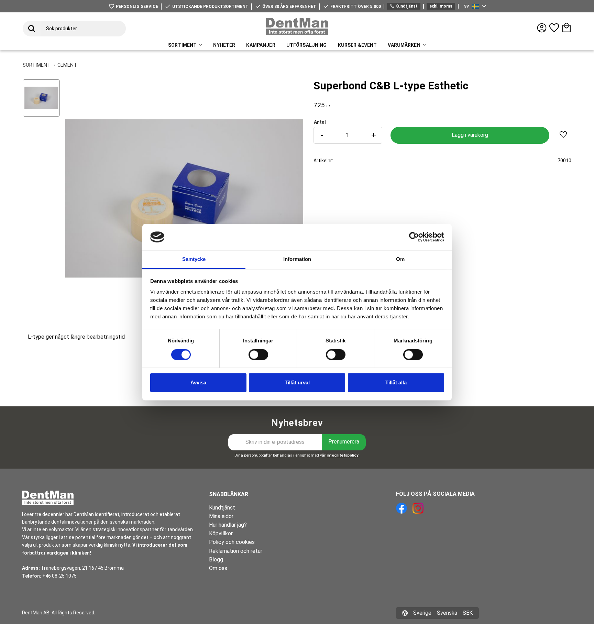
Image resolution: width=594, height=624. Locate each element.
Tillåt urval (297, 383)
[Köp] (469, 135)
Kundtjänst (404, 6)
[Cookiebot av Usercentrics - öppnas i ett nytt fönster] (414, 237)
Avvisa (198, 383)
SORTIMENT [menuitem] (182, 45)
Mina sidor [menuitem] (221, 516)
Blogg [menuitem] (216, 559)
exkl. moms (440, 6)
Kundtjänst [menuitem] (222, 507)
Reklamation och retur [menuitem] (235, 551)
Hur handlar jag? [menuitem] (228, 525)
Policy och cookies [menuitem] (232, 542)
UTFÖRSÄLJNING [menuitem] (306, 45)
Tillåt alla (396, 383)
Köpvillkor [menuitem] (221, 533)
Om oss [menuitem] (218, 568)
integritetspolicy (343, 455)
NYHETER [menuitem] (224, 45)
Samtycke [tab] (194, 259)
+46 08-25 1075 (59, 576)
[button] (554, 28)
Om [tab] (400, 259)
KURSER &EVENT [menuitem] (357, 45)
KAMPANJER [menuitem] (260, 45)
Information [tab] (297, 259)
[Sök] (32, 28)
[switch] (258, 354)
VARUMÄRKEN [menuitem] (404, 45)
